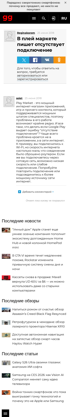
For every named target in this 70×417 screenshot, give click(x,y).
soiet (19, 98)
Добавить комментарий (37, 191)
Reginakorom (26, 32)
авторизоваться (29, 75)
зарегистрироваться (32, 79)
